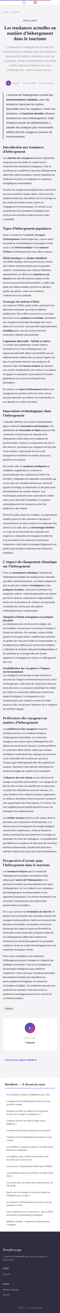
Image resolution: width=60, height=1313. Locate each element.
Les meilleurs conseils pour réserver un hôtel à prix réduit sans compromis (30, 1148)
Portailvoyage (12, 1249)
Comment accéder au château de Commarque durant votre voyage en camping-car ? (27, 1112)
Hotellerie (16, 12)
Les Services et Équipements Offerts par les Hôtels (29, 1166)
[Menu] (35, 2)
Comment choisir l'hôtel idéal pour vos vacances (29, 1130)
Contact (6, 1295)
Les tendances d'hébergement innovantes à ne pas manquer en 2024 (29, 1203)
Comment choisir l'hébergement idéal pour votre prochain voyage (29, 1102)
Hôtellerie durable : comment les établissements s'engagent (28, 1223)
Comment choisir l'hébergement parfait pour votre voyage (29, 1138)
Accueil (6, 12)
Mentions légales (10, 1289)
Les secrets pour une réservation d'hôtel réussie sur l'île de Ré (30, 1184)
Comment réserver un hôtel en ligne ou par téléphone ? (26, 1122)
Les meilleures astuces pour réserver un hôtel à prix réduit (30, 1174)
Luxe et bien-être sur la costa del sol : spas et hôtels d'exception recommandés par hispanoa (30, 1213)
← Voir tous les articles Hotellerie (20, 1060)
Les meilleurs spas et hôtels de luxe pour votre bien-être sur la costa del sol (28, 1158)
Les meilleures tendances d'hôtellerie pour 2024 (28, 1094)
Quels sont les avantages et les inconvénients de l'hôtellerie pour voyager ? (28, 1194)
